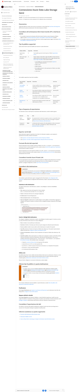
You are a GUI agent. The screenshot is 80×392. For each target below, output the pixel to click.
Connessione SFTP (6, 61)
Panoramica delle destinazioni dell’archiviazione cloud (30, 314)
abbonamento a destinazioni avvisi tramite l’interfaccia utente (37, 257)
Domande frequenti (5, 107)
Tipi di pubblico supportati (69, 21)
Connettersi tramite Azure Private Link (71, 29)
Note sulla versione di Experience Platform (8, 109)
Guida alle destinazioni (39, 6)
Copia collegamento (74, 11)
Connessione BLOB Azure (7, 50)
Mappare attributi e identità (70, 46)
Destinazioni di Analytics (6, 38)
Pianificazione (68, 44)
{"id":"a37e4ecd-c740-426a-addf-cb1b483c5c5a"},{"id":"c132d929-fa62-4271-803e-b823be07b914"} (37, 17)
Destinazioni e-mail (6, 80)
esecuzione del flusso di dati (31, 242)
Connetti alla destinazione (31, 37)
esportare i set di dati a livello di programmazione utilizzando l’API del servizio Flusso (38, 139)
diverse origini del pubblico (38, 59)
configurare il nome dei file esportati (31, 291)
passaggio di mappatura (23, 300)
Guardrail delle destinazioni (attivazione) (8, 20)
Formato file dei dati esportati (69, 27)
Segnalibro (68, 11)
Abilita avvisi (68, 38)
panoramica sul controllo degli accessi (52, 172)
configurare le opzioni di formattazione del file (38, 230)
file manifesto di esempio (24, 239)
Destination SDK (4, 105)
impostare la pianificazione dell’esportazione (39, 290)
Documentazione (22, 6)
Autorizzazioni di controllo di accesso (37, 270)
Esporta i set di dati (68, 25)
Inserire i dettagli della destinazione (71, 36)
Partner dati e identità (6, 76)
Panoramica (67, 15)
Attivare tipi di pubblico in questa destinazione (70, 41)
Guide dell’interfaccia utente (6, 26)
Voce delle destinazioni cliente (7, 100)
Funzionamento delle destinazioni (7, 22)
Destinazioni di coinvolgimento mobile (7, 89)
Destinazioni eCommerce (6, 78)
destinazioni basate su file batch (38, 126)
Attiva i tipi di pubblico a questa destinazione (45, 37)
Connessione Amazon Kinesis (7, 46)
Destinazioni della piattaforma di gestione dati (8, 74)
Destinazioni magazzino (6, 102)
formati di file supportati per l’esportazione (52, 147)
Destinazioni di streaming (7, 96)
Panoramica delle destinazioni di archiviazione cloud (8, 44)
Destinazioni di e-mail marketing (8, 82)
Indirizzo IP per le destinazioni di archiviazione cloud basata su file (8, 65)
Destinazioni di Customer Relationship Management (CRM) (7, 71)
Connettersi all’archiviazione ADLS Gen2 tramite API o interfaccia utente (71, 19)
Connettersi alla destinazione (69, 32)
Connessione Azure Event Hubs (8, 55)
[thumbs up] (43, 390)
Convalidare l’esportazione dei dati (70, 48)
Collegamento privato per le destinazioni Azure (7, 68)
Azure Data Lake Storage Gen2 (54, 26)
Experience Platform (30, 6)
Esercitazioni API (4, 24)
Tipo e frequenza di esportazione (70, 23)
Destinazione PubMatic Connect (26, 316)
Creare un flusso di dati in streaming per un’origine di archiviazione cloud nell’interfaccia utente (37, 319)
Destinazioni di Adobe (6, 34)
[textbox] (8, 10)
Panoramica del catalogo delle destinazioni (7, 32)
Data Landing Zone (6, 57)
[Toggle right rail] (65, 4)
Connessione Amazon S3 (7, 48)
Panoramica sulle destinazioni (7, 15)
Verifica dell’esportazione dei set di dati (47, 152)
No (69, 9)
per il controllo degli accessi (37, 172)
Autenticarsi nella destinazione (70, 34)
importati (53, 61)
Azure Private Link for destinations (42, 162)
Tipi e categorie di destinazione (6, 18)
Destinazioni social (6, 94)
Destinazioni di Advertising (7, 36)
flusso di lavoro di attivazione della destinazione (42, 120)
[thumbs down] (45, 390)
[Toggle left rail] (15, 4)
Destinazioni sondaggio (6, 98)
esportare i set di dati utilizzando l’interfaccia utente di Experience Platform (36, 137)
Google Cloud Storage (6, 59)
